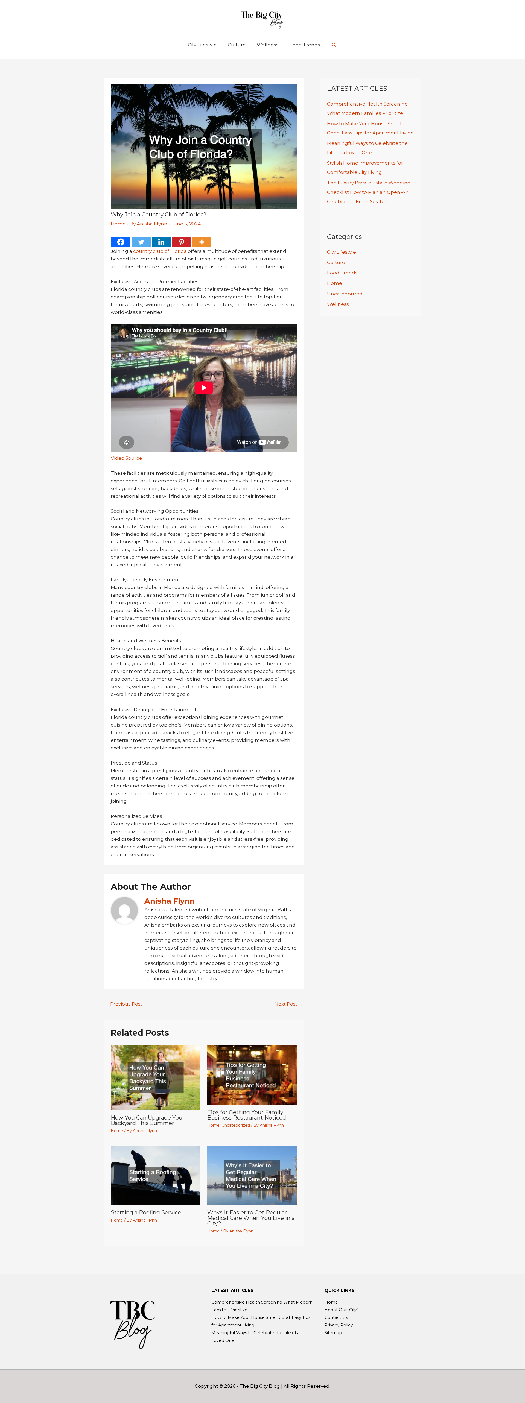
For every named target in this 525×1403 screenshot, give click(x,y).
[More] (201, 242)
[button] (334, 45)
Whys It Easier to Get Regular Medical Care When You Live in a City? (251, 1218)
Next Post (289, 1004)
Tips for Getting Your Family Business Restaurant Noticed (246, 1115)
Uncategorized (235, 1125)
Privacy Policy (339, 1325)
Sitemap (333, 1332)
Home (118, 224)
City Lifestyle (341, 252)
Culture (336, 262)
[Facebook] (120, 242)
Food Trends (342, 273)
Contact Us (336, 1317)
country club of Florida (160, 251)
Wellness (338, 304)
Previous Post (123, 1004)
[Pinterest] (181, 242)
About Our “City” (341, 1309)
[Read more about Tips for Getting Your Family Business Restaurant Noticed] (252, 1074)
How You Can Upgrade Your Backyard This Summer (148, 1120)
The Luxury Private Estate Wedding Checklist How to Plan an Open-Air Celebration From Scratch (369, 192)
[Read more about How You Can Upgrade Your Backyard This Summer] (155, 1077)
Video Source (126, 458)
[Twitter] (141, 242)
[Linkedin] (161, 242)
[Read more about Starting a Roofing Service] (155, 1175)
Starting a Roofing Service (146, 1212)
